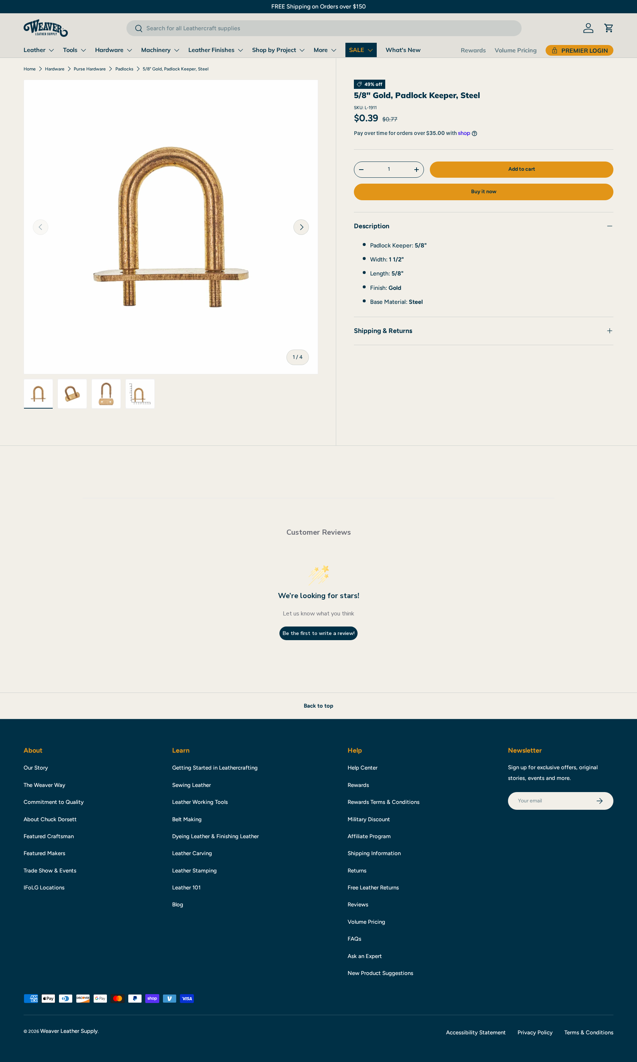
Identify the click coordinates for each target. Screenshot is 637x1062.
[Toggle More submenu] (333, 50)
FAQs (354, 939)
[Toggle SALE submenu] (370, 50)
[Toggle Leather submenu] (51, 50)
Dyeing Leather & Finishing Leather (215, 836)
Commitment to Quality (54, 802)
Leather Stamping (194, 870)
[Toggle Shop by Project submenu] (301, 50)
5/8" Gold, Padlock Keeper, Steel (176, 69)
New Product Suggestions (380, 973)
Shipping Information (374, 853)
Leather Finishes (211, 49)
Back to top (318, 705)
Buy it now (484, 191)
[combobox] (323, 28)
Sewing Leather (191, 785)
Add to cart (521, 169)
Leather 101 (186, 887)
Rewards (473, 50)
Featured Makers (44, 853)
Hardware (109, 49)
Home (30, 69)
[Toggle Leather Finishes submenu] (240, 50)
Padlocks (124, 69)
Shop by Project (274, 49)
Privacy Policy (535, 1032)
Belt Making (187, 819)
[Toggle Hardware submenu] (129, 50)
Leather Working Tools (200, 802)
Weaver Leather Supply (69, 1031)
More (321, 49)
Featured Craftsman (49, 836)
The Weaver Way (44, 785)
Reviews (358, 904)
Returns (357, 870)
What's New (403, 49)
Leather (34, 49)
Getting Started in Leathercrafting (215, 767)
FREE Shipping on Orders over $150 (318, 6)
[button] (609, 28)
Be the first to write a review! (319, 633)
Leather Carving (192, 853)
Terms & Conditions (588, 1032)
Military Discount (369, 819)
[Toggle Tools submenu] (83, 50)
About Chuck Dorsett (50, 819)
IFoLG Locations (44, 887)
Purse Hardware (90, 69)
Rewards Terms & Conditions (384, 802)
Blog (177, 904)
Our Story (36, 767)
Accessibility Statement (476, 1032)
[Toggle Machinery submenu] (176, 50)
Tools (70, 49)
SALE (356, 49)
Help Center (362, 767)
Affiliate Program (369, 836)
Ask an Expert (365, 956)
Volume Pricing (516, 50)
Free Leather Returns (373, 887)
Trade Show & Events (50, 870)
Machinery (156, 49)
